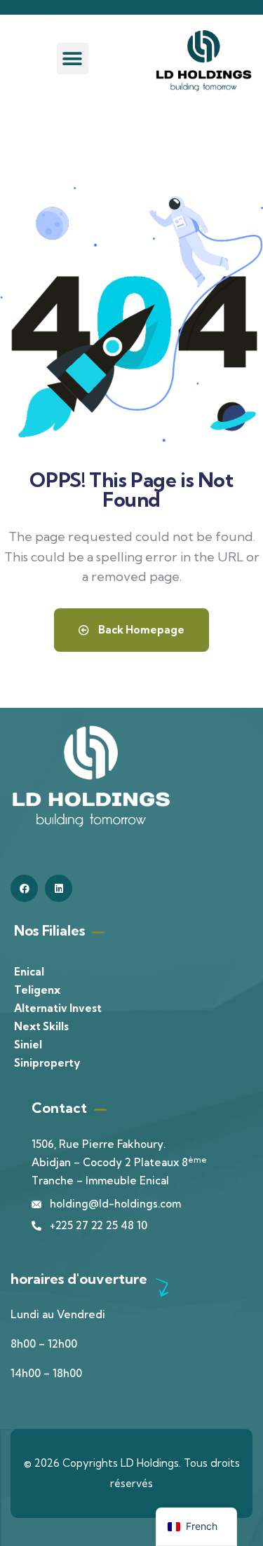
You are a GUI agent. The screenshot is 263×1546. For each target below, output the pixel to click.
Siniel (28, 1044)
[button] (72, 58)
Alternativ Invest (58, 1008)
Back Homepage (140, 629)
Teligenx (37, 990)
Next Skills (41, 1026)
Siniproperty (47, 1062)
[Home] (203, 61)
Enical (29, 971)
